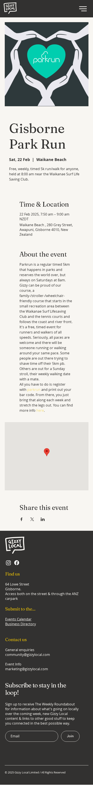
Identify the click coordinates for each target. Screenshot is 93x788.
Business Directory (20, 624)
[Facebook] (16, 562)
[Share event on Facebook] (21, 519)
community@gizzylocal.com (27, 654)
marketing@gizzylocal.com (26, 669)
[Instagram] (8, 562)
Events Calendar (18, 619)
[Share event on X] (32, 519)
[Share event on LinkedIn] (43, 519)
